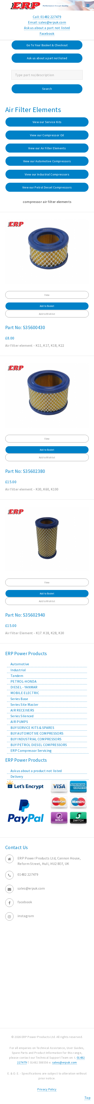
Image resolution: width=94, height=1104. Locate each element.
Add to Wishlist (47, 313)
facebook (24, 902)
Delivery (16, 776)
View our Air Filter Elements (47, 148)
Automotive (19, 664)
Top (87, 1097)
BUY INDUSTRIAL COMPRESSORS (35, 739)
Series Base (19, 699)
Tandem (16, 675)
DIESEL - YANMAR (24, 687)
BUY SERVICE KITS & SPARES (32, 727)
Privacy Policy (46, 1089)
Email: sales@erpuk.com (47, 22)
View (46, 295)
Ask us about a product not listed (36, 771)
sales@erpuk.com (31, 888)
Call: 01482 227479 (47, 17)
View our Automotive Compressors (47, 161)
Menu (88, 5)
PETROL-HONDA (23, 681)
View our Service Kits (47, 122)
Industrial (18, 670)
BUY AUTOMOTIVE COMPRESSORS (36, 733)
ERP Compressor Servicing (31, 750)
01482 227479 (27, 874)
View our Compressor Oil (47, 135)
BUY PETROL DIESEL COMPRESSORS (38, 745)
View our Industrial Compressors (47, 174)
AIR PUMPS (19, 721)
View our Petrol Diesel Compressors (47, 187)
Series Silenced (22, 716)
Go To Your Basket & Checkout (47, 45)
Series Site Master (24, 704)
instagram (25, 916)
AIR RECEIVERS (22, 710)
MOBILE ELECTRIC (24, 693)
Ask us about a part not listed (47, 28)
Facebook (47, 33)
